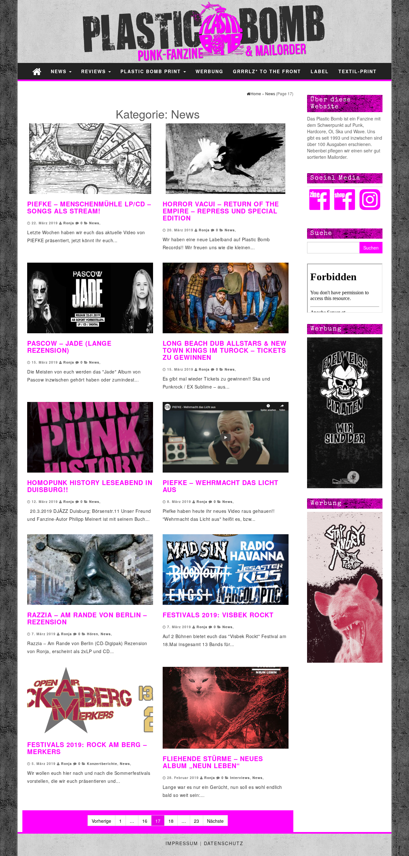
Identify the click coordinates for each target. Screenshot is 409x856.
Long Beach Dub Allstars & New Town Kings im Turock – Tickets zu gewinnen (225, 350)
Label (320, 71)
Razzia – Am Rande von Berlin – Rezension (87, 618)
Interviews (240, 777)
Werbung (209, 71)
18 (171, 821)
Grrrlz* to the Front (267, 71)
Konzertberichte (102, 763)
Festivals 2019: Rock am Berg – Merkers (87, 748)
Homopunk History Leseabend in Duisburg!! (89, 486)
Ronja (68, 222)
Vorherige (101, 821)
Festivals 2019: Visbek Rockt (218, 614)
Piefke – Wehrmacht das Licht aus (220, 486)
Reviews (94, 71)
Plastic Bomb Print (151, 71)
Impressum (182, 843)
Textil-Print (357, 71)
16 (144, 821)
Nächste (215, 821)
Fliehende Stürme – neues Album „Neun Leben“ (213, 762)
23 (196, 821)
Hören (92, 633)
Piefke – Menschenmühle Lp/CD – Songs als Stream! (89, 207)
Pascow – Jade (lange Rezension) (69, 346)
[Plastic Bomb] (36, 71)
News (59, 71)
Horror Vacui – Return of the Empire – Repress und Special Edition (221, 210)
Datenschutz (223, 843)
